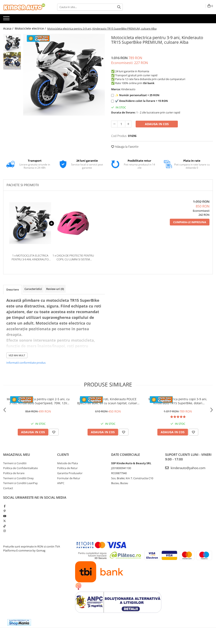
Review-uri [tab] (55, 289)
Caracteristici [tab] (33, 289)
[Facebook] (4, 506)
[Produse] (7, 19)
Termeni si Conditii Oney (18, 478)
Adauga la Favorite (126, 147)
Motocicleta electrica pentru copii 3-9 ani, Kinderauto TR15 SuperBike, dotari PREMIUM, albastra (177, 401)
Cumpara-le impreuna (189, 222)
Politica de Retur (67, 468)
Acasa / (8, 28)
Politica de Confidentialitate (20, 468)
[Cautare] (119, 7)
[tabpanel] (64, 75)
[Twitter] (4, 521)
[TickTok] (4, 526)
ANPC (60, 483)
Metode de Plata (67, 463)
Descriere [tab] (12, 289)
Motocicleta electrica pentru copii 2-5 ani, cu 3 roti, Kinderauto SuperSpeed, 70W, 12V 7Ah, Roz (38, 401)
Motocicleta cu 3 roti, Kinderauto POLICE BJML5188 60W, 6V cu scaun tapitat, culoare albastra (108, 401)
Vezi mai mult (17, 355)
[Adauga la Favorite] (54, 432)
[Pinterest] (4, 511)
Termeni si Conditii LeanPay (20, 483)
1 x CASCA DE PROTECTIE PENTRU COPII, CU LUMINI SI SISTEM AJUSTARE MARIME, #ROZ (73, 257)
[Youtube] (4, 516)
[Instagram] (4, 531)
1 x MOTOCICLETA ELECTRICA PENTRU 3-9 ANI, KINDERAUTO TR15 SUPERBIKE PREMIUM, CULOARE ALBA (30, 257)
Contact (8, 488)
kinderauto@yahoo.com (187, 468)
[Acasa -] (24, 7)
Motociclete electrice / (31, 28)
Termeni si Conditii (14, 463)
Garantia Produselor (69, 473)
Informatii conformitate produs (26, 363)
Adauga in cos (157, 124)
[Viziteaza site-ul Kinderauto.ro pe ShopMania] (19, 622)
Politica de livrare (13, 473)
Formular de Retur (68, 478)
